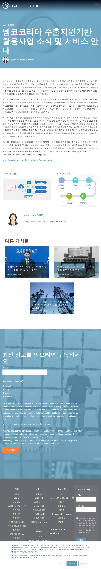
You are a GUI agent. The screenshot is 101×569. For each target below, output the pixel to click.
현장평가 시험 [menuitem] (39, 514)
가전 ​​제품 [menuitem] (17, 510)
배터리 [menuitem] (16, 498)
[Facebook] (33, 6)
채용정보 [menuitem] (61, 506)
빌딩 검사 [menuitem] (17, 502)
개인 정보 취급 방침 (84, 527)
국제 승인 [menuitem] (39, 494)
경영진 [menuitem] (61, 502)
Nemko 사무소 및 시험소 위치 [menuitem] (62, 498)
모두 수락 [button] (72, 563)
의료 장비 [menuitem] (17, 538)
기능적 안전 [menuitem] (39, 518)
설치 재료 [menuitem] (17, 514)
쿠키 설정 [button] (62, 563)
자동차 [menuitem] (16, 494)
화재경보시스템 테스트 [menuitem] (17, 506)
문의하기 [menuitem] (61, 522)
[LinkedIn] (30, 6)
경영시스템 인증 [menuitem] (39, 510)
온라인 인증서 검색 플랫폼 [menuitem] (39, 540)
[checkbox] (42, 391)
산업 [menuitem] (17, 489)
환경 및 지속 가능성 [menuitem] (39, 522)
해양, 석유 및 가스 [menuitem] (16, 534)
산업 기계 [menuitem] (17, 518)
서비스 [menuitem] (39, 489)
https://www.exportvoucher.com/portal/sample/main (27, 160)
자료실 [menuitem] (39, 531)
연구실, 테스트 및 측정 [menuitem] (17, 526)
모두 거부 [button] (84, 563)
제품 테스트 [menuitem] (39, 502)
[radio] (42, 385)
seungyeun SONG (25, 59)
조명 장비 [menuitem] (17, 530)
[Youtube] (37, 6)
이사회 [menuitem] (61, 510)
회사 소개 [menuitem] (62, 489)
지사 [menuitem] (62, 494)
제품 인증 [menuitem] (39, 498)
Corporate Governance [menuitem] (61, 514)
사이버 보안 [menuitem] (39, 506)
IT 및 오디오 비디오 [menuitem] (17, 522)
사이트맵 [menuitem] (61, 518)
